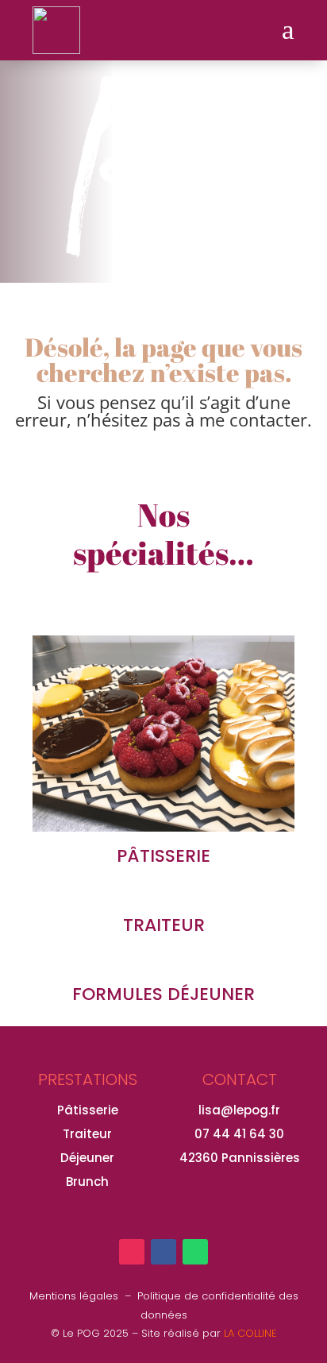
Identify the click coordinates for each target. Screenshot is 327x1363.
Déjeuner (87, 1157)
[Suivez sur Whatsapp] (195, 1252)
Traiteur (87, 1134)
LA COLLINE (250, 1333)
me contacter (253, 419)
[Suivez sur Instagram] (131, 1252)
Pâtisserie (87, 1110)
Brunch (87, 1181)
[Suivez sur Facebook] (163, 1252)
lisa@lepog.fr (239, 1110)
